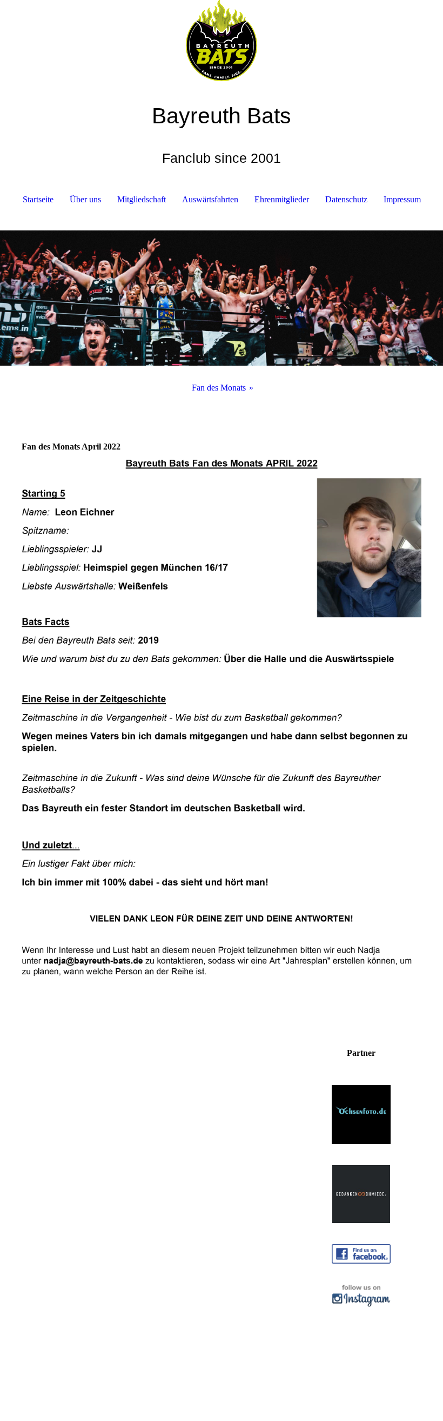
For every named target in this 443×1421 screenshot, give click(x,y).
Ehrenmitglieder (281, 199)
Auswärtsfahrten (210, 199)
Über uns (85, 199)
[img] (221, 40)
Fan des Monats (219, 387)
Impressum (402, 199)
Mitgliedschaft (141, 199)
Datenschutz (346, 199)
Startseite (38, 199)
